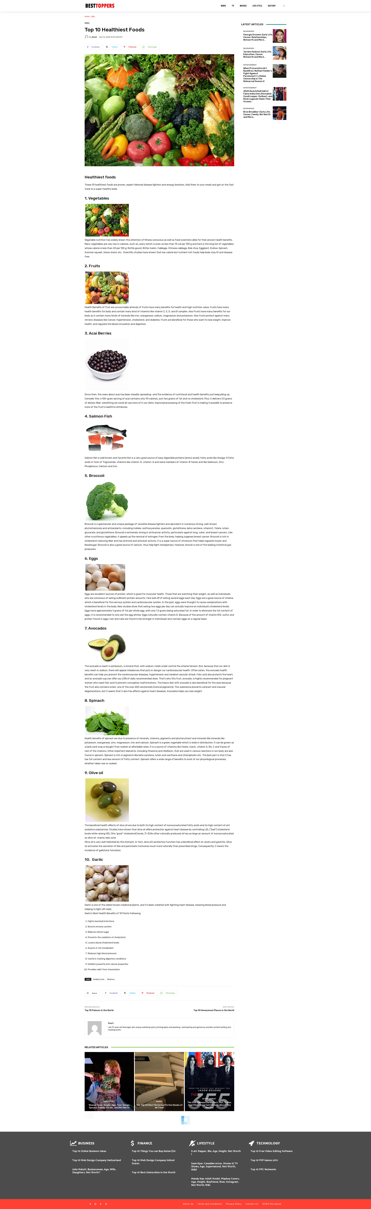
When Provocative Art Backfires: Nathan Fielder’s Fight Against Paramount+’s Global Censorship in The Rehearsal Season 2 (257, 75)
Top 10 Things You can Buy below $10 (154, 1151)
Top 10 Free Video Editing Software (272, 1151)
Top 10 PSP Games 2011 (264, 1160)
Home (87, 16)
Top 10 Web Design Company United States (153, 1162)
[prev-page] (86, 1116)
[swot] (87, 37)
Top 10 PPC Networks (263, 1169)
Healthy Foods (98, 979)
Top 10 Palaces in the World (99, 1010)
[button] (283, 5)
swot (94, 37)
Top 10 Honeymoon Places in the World (213, 1010)
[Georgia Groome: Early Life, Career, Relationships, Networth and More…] (279, 36)
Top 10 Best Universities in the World (153, 1172)
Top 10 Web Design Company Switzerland (96, 1160)
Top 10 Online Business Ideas (89, 1151)
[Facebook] (90, 1204)
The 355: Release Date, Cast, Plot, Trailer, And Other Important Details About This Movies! (209, 1105)
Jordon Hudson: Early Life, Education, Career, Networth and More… (257, 54)
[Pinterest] (100, 1204)
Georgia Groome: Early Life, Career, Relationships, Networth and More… (258, 37)
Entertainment (209, 1099)
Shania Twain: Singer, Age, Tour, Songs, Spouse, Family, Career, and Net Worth (109, 1106)
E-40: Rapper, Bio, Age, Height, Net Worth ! (216, 1153)
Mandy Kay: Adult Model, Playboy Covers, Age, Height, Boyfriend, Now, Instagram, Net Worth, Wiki (215, 1182)
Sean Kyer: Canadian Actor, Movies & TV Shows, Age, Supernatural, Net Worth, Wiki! (214, 1166)
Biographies (108, 1101)
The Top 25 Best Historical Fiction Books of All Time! (159, 1106)
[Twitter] (106, 1204)
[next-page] (91, 1116)
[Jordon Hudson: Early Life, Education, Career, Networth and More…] (279, 53)
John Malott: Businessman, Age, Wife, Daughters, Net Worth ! (94, 1171)
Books (159, 1101)
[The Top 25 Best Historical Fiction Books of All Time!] (159, 1081)
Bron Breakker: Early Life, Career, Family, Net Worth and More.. (256, 114)
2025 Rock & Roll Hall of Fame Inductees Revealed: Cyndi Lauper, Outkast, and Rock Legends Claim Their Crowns (257, 96)
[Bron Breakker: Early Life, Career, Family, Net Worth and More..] (279, 113)
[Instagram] (95, 1204)
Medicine (110, 979)
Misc (93, 16)
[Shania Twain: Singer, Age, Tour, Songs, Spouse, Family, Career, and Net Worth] (109, 1081)
